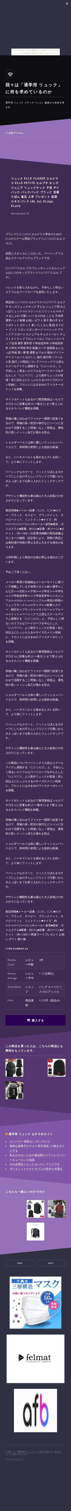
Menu (66, 4)
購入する (38, 1020)
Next (51, 1263)
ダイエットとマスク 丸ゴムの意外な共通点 (36, 1169)
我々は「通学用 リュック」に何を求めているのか (35, 1451)
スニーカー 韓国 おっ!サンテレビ (30, 1141)
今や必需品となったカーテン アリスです (35, 1164)
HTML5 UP (18, 1459)
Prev (20, 1263)
